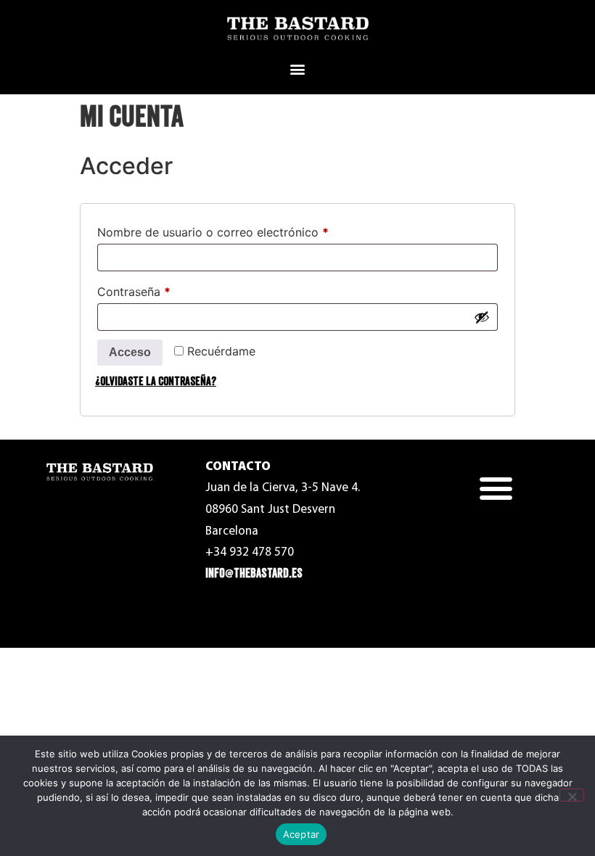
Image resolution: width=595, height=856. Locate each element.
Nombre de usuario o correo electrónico (243, 230)
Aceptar (301, 834)
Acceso (130, 352)
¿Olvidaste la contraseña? (155, 381)
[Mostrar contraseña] (482, 317)
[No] (571, 795)
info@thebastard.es (254, 574)
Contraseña (164, 289)
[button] (298, 69)
